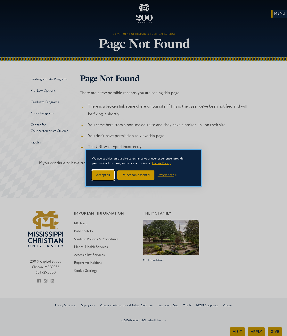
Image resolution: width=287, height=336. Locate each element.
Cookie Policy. (161, 163)
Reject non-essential (136, 175)
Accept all (103, 175)
